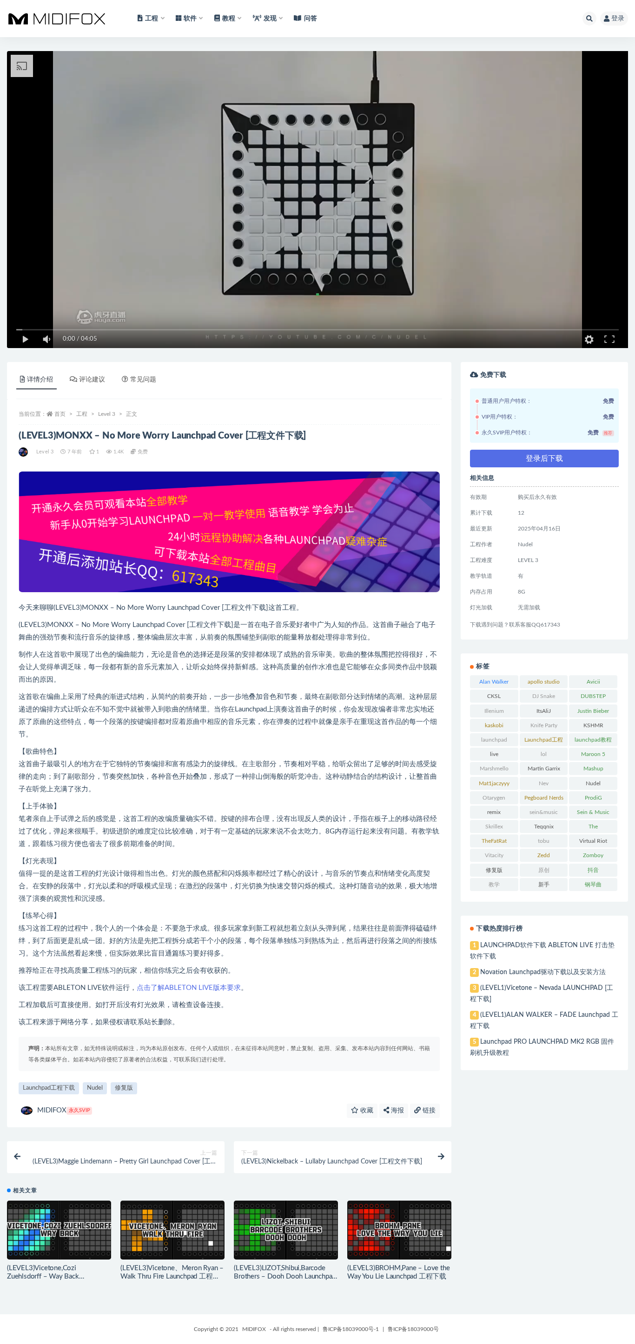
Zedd (543, 855)
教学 (494, 884)
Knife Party (543, 725)
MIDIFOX (63, 1110)
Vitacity (494, 855)
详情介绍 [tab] (40, 379)
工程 (81, 414)
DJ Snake (543, 696)
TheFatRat (494, 841)
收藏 (365, 1110)
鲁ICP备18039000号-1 (351, 1329)
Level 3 (106, 414)
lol (544, 754)
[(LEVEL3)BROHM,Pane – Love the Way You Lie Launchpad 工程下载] (399, 1230)
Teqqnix (544, 826)
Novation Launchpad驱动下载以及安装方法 (543, 972)
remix (494, 812)
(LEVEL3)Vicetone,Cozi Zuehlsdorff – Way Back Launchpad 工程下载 (43, 1276)
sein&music (543, 812)
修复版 (124, 1088)
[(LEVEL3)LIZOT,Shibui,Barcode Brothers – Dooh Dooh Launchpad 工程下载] (286, 1230)
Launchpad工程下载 (49, 1088)
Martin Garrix (544, 768)
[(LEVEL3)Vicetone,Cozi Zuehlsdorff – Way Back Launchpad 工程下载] (59, 1230)
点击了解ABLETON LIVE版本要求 (189, 987)
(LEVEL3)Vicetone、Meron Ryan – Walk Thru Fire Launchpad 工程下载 (172, 1276)
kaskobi (494, 725)
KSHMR (593, 725)
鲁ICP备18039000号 (413, 1329)
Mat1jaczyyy (494, 783)
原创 (543, 870)
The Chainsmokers (593, 828)
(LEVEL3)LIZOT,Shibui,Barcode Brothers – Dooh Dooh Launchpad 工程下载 (285, 1276)
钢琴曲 (593, 884)
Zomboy (593, 855)
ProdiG (593, 798)
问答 (310, 18)
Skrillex (494, 826)
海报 (396, 1110)
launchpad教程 (593, 740)
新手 (543, 884)
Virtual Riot (593, 841)
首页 (60, 414)
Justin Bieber (593, 711)
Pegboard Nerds (543, 798)
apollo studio (544, 682)
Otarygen (494, 798)
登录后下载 (544, 458)
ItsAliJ (543, 711)
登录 (617, 18)
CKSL (494, 696)
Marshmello (494, 768)
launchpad (494, 740)
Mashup (593, 768)
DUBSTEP (593, 696)
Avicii (593, 682)
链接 (428, 1110)
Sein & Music (593, 812)
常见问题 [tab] (143, 379)
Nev (544, 783)
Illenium (494, 711)
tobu (543, 841)
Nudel (95, 1088)
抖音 (593, 870)
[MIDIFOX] (24, 452)
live (494, 754)
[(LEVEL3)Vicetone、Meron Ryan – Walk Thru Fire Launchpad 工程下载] (172, 1230)
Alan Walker (494, 682)
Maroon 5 (593, 754)
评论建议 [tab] (92, 379)
